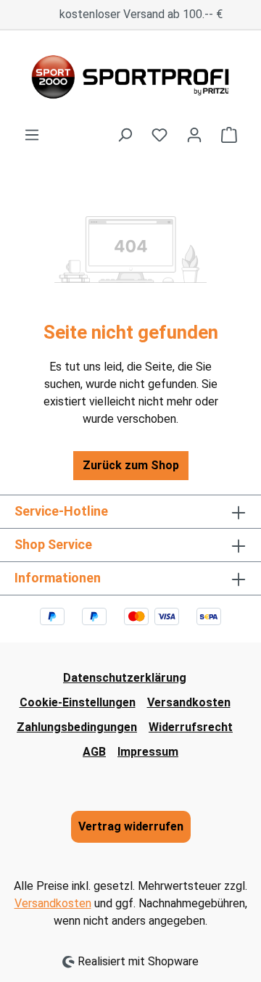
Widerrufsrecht (191, 727)
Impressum (147, 752)
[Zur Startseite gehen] (130, 78)
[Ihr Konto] (194, 134)
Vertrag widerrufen (130, 826)
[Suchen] (124, 134)
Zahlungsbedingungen (77, 727)
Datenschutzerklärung (124, 678)
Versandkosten (189, 702)
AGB (94, 752)
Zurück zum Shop (131, 465)
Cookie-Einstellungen (78, 702)
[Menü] (31, 134)
